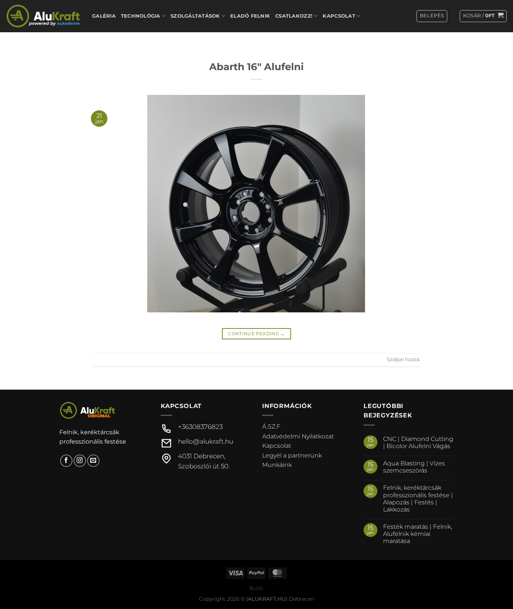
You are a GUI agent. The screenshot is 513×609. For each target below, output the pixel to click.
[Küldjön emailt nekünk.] (93, 460)
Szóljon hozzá (403, 359)
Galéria (104, 16)
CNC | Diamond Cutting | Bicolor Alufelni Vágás (418, 442)
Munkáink (277, 464)
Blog (256, 588)
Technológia (140, 16)
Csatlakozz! (293, 16)
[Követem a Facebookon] (66, 460)
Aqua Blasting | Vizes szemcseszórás (414, 467)
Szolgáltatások (195, 16)
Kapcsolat (339, 16)
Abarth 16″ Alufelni (256, 66)
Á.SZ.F (271, 426)
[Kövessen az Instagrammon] (80, 460)
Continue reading (256, 333)
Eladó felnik (250, 16)
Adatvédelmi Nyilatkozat (298, 436)
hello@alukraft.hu (205, 441)
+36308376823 (200, 426)
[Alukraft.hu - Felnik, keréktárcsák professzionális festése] (43, 16)
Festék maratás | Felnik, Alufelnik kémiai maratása (417, 533)
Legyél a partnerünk (292, 455)
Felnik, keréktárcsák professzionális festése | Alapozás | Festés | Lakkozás (418, 498)
